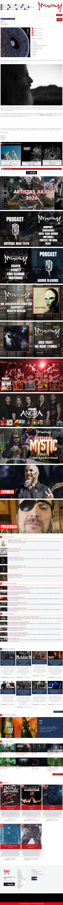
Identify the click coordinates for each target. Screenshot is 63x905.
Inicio (19, 870)
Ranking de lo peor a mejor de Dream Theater (18, 622)
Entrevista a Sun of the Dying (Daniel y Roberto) (19, 592)
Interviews (5, 7)
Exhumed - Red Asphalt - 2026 (15, 574)
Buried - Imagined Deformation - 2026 (17, 566)
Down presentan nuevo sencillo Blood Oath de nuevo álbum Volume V (55, 691)
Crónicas (32, 7)
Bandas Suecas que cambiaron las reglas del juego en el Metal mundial (23, 617)
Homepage (3, 138)
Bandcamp (3, 137)
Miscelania (20, 9)
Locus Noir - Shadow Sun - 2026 (15, 557)
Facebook (3, 135)
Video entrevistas (15, 7)
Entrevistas (26, 5)
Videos (4, 9)
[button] (60, 156)
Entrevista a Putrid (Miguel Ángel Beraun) (17, 602)
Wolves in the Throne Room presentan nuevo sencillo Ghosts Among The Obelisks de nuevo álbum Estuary (7, 662)
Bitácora (25, 7)
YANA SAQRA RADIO (8, 169)
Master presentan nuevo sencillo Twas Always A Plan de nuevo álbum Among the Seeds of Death (23, 692)
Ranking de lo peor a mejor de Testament (17, 627)
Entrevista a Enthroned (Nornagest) (16, 597)
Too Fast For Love (31, 846)
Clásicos (19, 5)
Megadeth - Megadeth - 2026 (14, 540)
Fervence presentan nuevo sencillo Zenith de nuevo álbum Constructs (8, 691)
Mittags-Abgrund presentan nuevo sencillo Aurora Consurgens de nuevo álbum (39, 662)
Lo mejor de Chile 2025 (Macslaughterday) (17, 633)
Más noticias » (58, 711)
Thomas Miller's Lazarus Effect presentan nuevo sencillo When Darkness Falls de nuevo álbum (55, 662)
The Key (52, 807)
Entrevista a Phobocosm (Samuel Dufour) (17, 608)
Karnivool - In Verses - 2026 (14, 548)
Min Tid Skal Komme (10, 846)
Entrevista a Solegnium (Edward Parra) (17, 586)
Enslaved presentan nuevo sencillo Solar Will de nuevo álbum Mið (39, 691)
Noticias (12, 5)
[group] (11, 156)
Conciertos (12, 9)
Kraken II (31, 807)
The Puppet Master (10, 807)
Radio (27, 9)
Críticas (5, 5)
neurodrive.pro (40, 903)
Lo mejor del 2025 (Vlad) (13, 638)
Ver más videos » (57, 774)
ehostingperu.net (27, 903)
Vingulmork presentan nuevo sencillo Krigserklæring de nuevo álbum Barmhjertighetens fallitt (23, 662)
